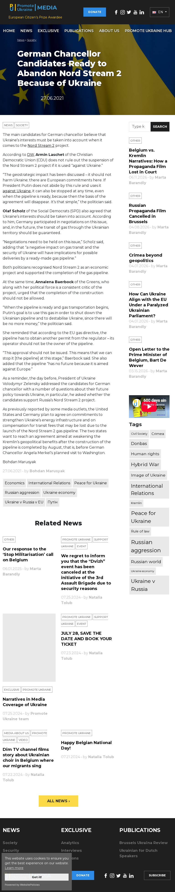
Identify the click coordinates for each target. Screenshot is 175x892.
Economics (14, 483)
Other (9, 539)
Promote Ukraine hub (148, 31)
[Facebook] (116, 12)
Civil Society (139, 433)
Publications (79, 31)
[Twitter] (129, 12)
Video (23, 740)
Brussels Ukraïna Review (143, 843)
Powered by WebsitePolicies (22, 884)
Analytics (70, 843)
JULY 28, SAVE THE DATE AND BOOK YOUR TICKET (86, 639)
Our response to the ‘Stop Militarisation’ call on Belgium (28, 554)
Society (31, 40)
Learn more (14, 868)
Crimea (158, 434)
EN (160, 12)
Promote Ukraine (76, 539)
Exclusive (48, 31)
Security (11, 850)
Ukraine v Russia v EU (24, 502)
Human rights (145, 453)
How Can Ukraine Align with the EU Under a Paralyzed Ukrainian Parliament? (148, 305)
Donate (94, 12)
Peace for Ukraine (90, 483)
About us (109, 31)
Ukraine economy (59, 492)
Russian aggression (22, 492)
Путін (53, 502)
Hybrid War (145, 464)
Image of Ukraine (148, 475)
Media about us (16, 733)
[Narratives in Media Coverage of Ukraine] (29, 648)
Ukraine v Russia (143, 585)
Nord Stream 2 (41, 145)
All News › (58, 801)
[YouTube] (135, 12)
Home (9, 31)
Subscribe (157, 875)
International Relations (49, 483)
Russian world (146, 561)
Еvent (81, 546)
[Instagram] (122, 12)
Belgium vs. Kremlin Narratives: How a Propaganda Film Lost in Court (148, 161)
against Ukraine (17, 191)
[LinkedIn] (141, 12)
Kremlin (136, 503)
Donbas (139, 443)
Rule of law (140, 531)
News (26, 31)
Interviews (71, 850)
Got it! (37, 877)
